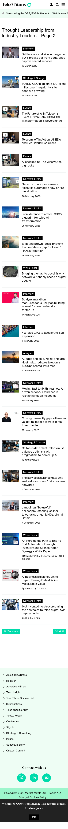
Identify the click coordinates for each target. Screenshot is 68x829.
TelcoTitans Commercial (19, 698)
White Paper (30, 267)
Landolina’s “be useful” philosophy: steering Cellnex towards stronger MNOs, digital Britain (42, 513)
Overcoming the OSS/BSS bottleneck (27, 13)
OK (34, 817)
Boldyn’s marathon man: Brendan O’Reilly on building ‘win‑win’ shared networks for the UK (43, 305)
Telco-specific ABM (17, 709)
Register (11, 680)
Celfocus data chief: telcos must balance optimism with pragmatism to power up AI (43, 451)
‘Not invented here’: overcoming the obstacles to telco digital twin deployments (43, 610)
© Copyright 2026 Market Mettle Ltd (24, 793)
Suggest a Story (15, 744)
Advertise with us (16, 686)
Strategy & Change (34, 78)
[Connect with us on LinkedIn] (34, 777)
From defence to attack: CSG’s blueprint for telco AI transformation (42, 217)
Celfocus (41, 588)
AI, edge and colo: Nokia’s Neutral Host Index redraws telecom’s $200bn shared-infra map (43, 362)
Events (27, 108)
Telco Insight (13, 692)
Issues (9, 739)
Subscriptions (14, 704)
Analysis (27, 353)
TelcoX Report (14, 715)
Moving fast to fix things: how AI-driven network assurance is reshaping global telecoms (43, 392)
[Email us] (46, 777)
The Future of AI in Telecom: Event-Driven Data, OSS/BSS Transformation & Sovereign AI (42, 117)
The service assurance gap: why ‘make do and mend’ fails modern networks (43, 481)
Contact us (12, 721)
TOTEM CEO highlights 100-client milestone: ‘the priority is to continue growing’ (44, 87)
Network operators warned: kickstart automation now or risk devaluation (43, 188)
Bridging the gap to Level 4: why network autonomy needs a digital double (44, 277)
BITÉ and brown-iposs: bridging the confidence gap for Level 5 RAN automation (42, 247)
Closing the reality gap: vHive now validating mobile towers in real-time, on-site (44, 422)
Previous (13, 631)
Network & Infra (32, 178)
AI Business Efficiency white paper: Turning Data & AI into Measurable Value (40, 580)
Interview (28, 48)
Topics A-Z (55, 793)
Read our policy (34, 808)
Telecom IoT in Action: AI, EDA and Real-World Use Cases (41, 141)
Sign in (10, 727)
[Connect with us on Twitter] (21, 777)
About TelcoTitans (16, 675)
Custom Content (15, 750)
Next (60, 631)
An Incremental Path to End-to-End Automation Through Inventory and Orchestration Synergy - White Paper (42, 546)
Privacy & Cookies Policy (32, 797)
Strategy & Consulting (18, 733)
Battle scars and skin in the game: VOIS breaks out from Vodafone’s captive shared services (43, 57)
